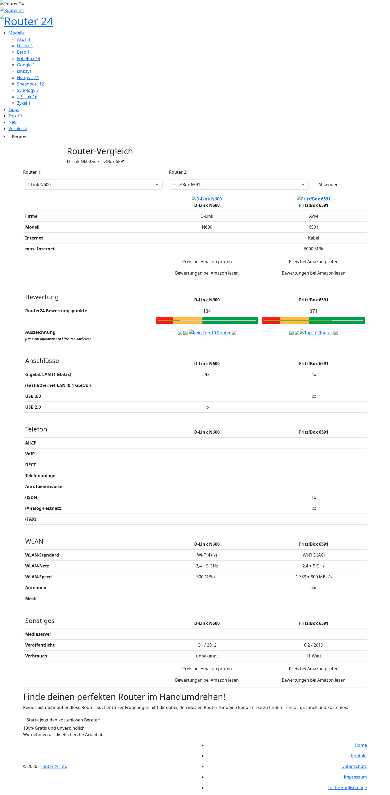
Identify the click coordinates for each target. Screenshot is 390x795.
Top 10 (15, 116)
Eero (23, 52)
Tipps (13, 109)
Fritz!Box (28, 58)
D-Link (25, 46)
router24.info (54, 766)
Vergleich (17, 128)
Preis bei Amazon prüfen (207, 261)
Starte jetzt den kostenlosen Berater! (63, 720)
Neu (12, 122)
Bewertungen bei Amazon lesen (207, 273)
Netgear (28, 77)
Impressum (355, 777)
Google (26, 65)
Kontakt (359, 756)
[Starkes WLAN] (297, 332)
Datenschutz (354, 766)
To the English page (347, 787)
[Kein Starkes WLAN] (185, 332)
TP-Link (27, 97)
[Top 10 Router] (316, 332)
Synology (28, 90)
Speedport (30, 84)
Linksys (26, 71)
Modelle (16, 33)
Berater (19, 137)
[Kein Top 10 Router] (210, 332)
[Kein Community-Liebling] (234, 332)
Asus (23, 39)
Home (361, 745)
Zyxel (24, 103)
